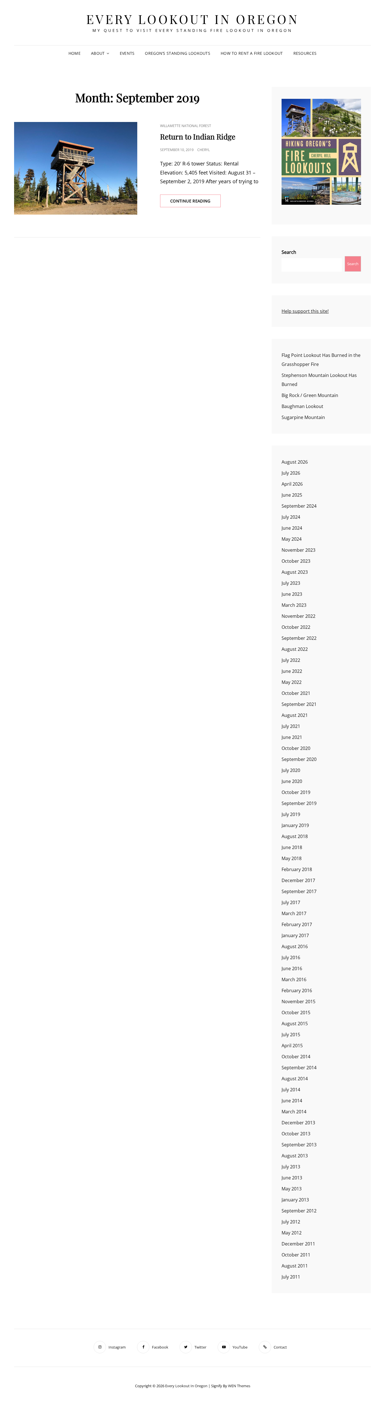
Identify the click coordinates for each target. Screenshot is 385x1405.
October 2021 (296, 693)
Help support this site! (305, 311)
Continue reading (195, 202)
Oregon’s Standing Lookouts (177, 53)
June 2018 (292, 847)
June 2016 (292, 968)
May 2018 (292, 858)
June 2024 (292, 528)
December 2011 (298, 1244)
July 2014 (291, 1090)
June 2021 (292, 737)
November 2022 (298, 616)
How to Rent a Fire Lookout (252, 53)
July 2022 (291, 660)
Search (289, 252)
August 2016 (295, 946)
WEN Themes (239, 1385)
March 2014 (294, 1112)
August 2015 (295, 1023)
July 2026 (291, 473)
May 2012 (292, 1233)
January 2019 (295, 825)
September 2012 (299, 1211)
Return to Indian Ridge (197, 136)
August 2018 (295, 836)
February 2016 (297, 990)
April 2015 (292, 1045)
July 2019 (291, 814)
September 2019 (299, 803)
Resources (305, 53)
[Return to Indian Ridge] (75, 168)
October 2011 (296, 1255)
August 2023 (295, 572)
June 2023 (292, 594)
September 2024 (299, 506)
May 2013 (292, 1189)
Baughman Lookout (302, 406)
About (98, 53)
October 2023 (296, 561)
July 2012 (291, 1222)
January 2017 (295, 935)
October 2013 (296, 1134)
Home (74, 53)
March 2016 (294, 979)
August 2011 (295, 1266)
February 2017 (297, 924)
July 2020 (291, 770)
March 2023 (294, 605)
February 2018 (297, 869)
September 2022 (299, 638)
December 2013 (298, 1123)
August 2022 (295, 649)
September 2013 (299, 1145)
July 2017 (291, 902)
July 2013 (291, 1167)
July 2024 (291, 517)
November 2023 (298, 550)
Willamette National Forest (185, 125)
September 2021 (299, 704)
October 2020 (296, 748)
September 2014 (299, 1067)
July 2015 (291, 1034)
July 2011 (291, 1277)
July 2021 (291, 726)
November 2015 (298, 1001)
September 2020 (299, 759)
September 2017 (299, 891)
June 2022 (292, 671)
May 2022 (292, 682)
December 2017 (298, 880)
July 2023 (291, 583)
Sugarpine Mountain (303, 417)
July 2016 (291, 957)
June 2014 (292, 1101)
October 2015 (296, 1012)
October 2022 (296, 627)
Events (127, 53)
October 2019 (296, 792)
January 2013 (295, 1200)
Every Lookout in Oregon (192, 18)
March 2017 (294, 913)
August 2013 (295, 1156)
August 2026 (295, 462)
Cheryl (203, 149)
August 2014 (295, 1078)
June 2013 (292, 1178)
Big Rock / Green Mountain (310, 395)
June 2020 (292, 781)
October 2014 (296, 1056)
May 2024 (292, 539)
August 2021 (295, 715)
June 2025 (292, 495)
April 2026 (292, 484)
